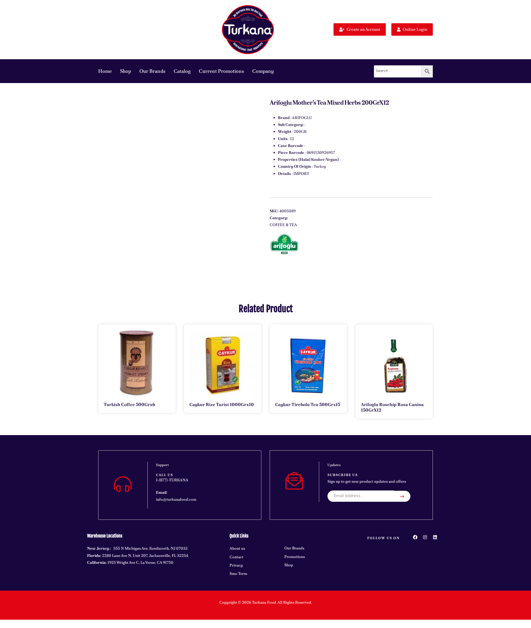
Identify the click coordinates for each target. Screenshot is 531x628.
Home (105, 71)
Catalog (182, 71)
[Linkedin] (435, 537)
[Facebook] (415, 537)
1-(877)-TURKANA (172, 479)
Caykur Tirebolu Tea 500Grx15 (307, 404)
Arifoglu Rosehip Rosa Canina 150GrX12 (392, 407)
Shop (125, 71)
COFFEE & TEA (283, 224)
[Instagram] (425, 537)
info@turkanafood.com (176, 499)
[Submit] (402, 496)
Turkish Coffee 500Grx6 (129, 404)
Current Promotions (221, 71)
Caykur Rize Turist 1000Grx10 (221, 404)
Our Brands (152, 71)
